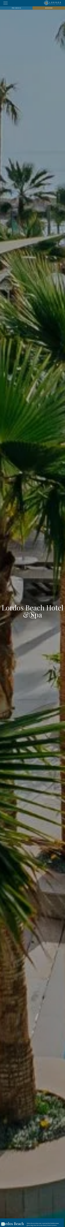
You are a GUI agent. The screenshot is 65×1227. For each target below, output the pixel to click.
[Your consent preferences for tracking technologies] (3, 1224)
